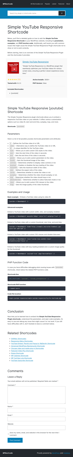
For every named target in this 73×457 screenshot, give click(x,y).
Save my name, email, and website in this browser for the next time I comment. (34, 434)
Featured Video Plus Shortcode (22, 351)
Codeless (66, 453)
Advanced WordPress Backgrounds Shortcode (28, 346)
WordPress (56, 453)
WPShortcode (8, 4)
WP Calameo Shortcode (19, 356)
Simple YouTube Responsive (36, 62)
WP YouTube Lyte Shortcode (21, 358)
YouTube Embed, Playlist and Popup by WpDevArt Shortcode (33, 343)
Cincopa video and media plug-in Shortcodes (27, 348)
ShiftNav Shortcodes (18, 339)
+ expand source (14, 288)
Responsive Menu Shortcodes (22, 341)
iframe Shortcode (17, 353)
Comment (12, 385)
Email (10, 415)
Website (10, 424)
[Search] (61, 13)
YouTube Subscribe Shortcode (22, 360)
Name (10, 406)
